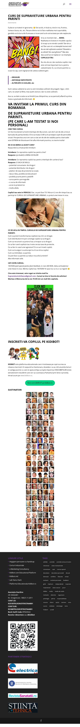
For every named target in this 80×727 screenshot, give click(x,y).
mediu (51, 591)
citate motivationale (57, 566)
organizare (61, 595)
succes (45, 606)
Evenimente (12, 23)
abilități (45, 562)
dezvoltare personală (57, 573)
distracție (46, 576)
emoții (67, 576)
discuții (68, 573)
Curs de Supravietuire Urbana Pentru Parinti (39, 17)
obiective (53, 595)
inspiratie (68, 584)
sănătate (51, 606)
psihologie (46, 598)
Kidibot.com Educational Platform (22, 573)
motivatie (46, 595)
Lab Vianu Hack (15, 580)
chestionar (46, 566)
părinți (53, 598)
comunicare (46, 569)
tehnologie (59, 606)
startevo (63, 602)
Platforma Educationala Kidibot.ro (22, 584)
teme (66, 606)
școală (52, 610)
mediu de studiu (59, 591)
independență (59, 584)
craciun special (61, 569)
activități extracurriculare (64, 562)
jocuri (64, 588)
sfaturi (52, 602)
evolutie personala (55, 580)
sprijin (57, 602)
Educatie (60, 576)
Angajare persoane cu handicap (21, 561)
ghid (44, 584)
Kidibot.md (13, 576)
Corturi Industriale (16, 565)
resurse (45, 602)
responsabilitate (61, 598)
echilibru (53, 576)
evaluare (45, 580)
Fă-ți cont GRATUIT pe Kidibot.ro (40, 383)
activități (52, 562)
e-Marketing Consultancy (19, 569)
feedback (66, 580)
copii (53, 569)
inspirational (46, 588)
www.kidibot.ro (26, 375)
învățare (45, 610)
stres (69, 602)
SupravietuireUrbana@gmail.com (22, 276)
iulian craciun (56, 588)
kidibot (45, 591)
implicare (50, 584)
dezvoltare (46, 573)
